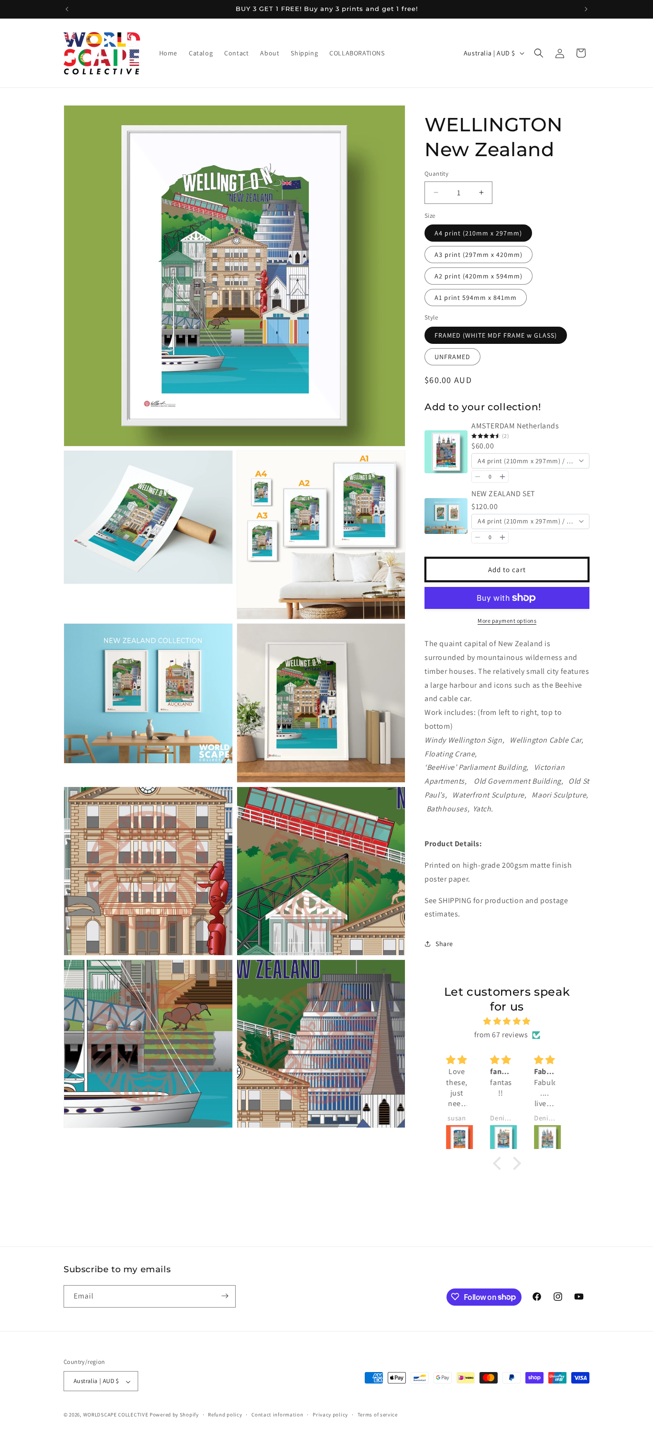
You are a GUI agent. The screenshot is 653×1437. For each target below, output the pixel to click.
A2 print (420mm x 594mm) (478, 276)
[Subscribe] (224, 1296)
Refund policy (225, 1414)
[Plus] (502, 476)
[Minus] (477, 476)
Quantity (436, 174)
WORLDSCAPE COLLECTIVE (116, 1415)
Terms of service (378, 1414)
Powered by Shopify (174, 1415)
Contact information (277, 1414)
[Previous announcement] (66, 9)
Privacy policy (330, 1414)
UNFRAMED (452, 356)
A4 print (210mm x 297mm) (478, 233)
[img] (507, 1021)
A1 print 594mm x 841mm (476, 297)
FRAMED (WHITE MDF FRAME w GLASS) (496, 335)
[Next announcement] (586, 9)
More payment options (507, 620)
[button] (538, 53)
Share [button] (444, 943)
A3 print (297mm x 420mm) (478, 254)
